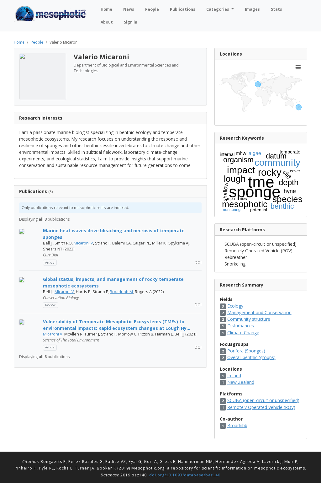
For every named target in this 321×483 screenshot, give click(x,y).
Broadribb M (121, 291)
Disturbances (240, 326)
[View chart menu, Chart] (298, 67)
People (37, 42)
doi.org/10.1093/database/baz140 (184, 475)
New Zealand (240, 382)
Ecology (235, 306)
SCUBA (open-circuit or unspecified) (263, 400)
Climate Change (243, 332)
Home (19, 42)
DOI (198, 262)
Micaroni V (83, 243)
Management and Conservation (259, 312)
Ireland (234, 375)
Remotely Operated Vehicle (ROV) (261, 407)
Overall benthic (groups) (251, 357)
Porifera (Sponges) (246, 351)
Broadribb (237, 425)
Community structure (248, 319)
